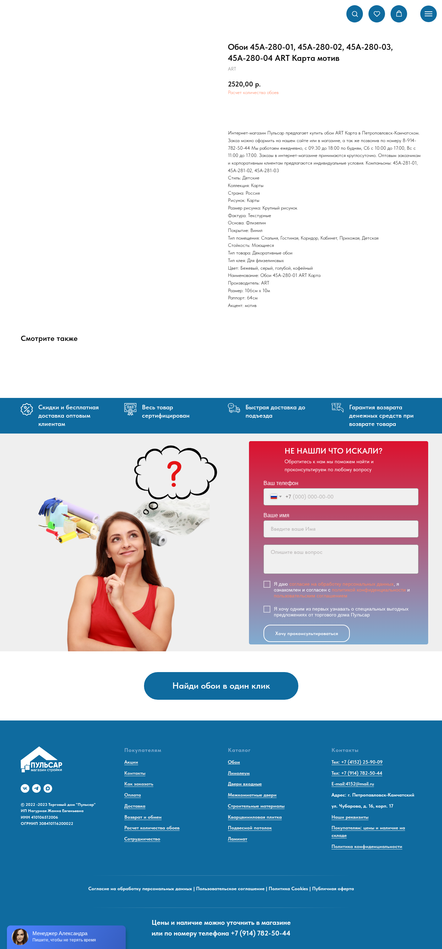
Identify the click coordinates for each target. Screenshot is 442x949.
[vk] (25, 788)
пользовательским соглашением (310, 595)
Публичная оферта (333, 888)
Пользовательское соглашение (230, 888)
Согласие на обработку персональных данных (140, 888)
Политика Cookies (288, 888)
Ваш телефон (280, 483)
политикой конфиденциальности (369, 590)
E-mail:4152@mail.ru (353, 784)
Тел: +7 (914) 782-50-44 (357, 773)
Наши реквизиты (350, 817)
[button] (355, 13)
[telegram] (36, 788)
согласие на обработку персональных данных (341, 584)
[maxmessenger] (48, 788)
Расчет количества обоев (253, 92)
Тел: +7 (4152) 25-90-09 (357, 762)
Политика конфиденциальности (367, 846)
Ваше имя (276, 515)
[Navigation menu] (428, 13)
